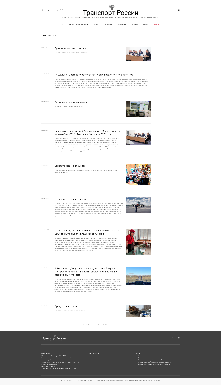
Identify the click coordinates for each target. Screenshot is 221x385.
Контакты (146, 25)
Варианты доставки (144, 358)
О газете (95, 25)
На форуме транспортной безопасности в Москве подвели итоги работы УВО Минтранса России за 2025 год (87, 132)
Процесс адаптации (65, 306)
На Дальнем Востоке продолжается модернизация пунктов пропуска (93, 74)
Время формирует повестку (70, 48)
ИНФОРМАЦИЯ (45, 353)
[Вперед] (109, 324)
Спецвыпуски (108, 25)
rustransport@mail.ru (48, 366)
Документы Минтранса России (78, 25)
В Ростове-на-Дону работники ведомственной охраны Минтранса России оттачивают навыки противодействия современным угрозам (86, 271)
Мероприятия (122, 25)
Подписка (135, 25)
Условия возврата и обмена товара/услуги (152, 360)
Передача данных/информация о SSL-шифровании (155, 362)
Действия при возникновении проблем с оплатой (154, 364)
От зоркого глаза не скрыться (71, 199)
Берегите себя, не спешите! (69, 165)
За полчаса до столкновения (70, 102)
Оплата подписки (144, 356)
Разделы (157, 25)
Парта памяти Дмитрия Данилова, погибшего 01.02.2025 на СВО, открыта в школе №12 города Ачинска (88, 232)
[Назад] (83, 324)
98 (106, 324)
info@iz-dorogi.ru (51, 364)
